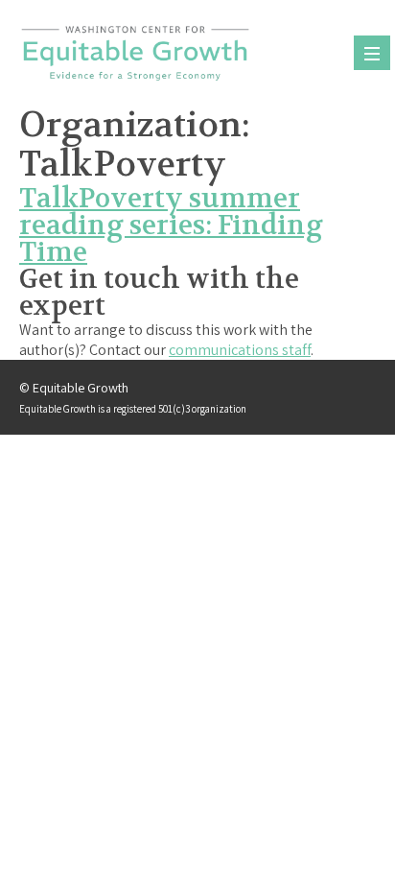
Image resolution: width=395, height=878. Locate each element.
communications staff (240, 350)
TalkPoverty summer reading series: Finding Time (171, 225)
